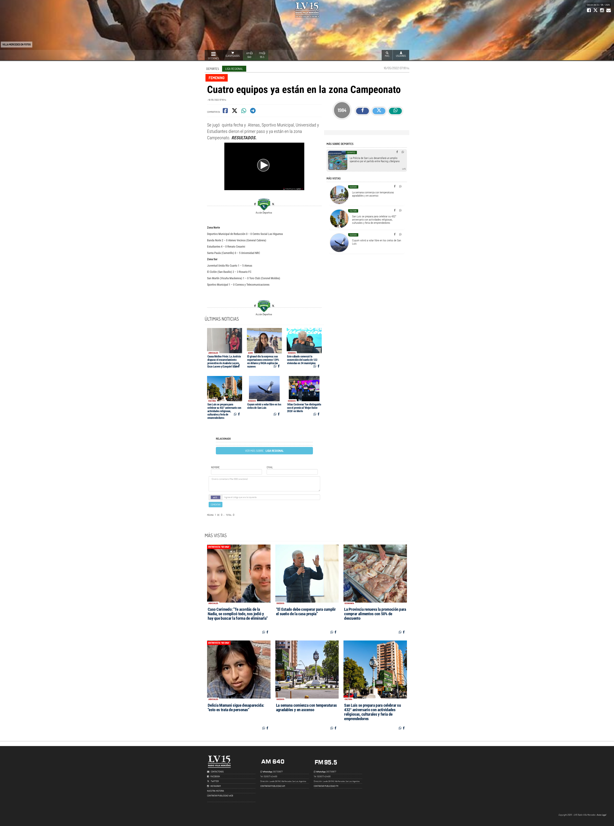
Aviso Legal (601, 814)
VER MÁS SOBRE (264, 451)
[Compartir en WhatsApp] (244, 111)
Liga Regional (234, 69)
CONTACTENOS (217, 771)
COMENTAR (215, 504)
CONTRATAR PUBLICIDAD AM (272, 785)
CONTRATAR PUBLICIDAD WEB (220, 795)
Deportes (212, 69)
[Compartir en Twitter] (235, 111)
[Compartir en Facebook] (225, 111)
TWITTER (215, 781)
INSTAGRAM (215, 785)
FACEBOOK (215, 776)
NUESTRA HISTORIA (215, 790)
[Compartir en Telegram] (253, 111)
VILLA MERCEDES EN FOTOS (16, 44)
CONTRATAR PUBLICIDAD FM (326, 785)
